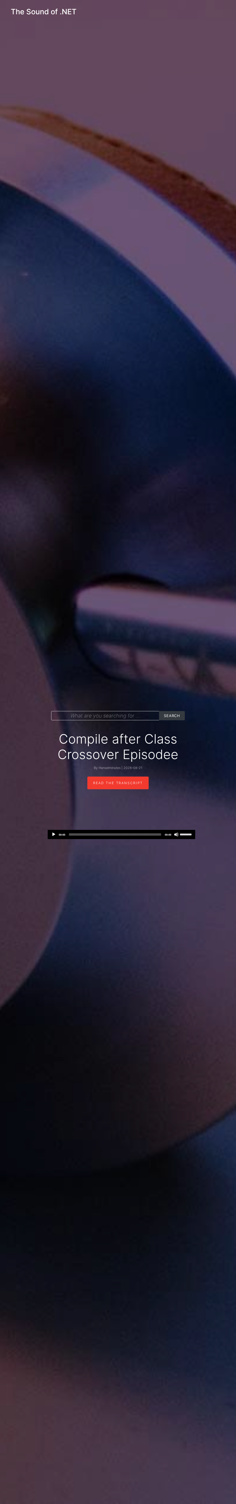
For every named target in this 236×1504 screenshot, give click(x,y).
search (172, 715)
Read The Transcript (118, 783)
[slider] (186, 834)
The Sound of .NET (44, 11)
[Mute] (176, 834)
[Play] (53, 834)
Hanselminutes (110, 768)
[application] (121, 834)
